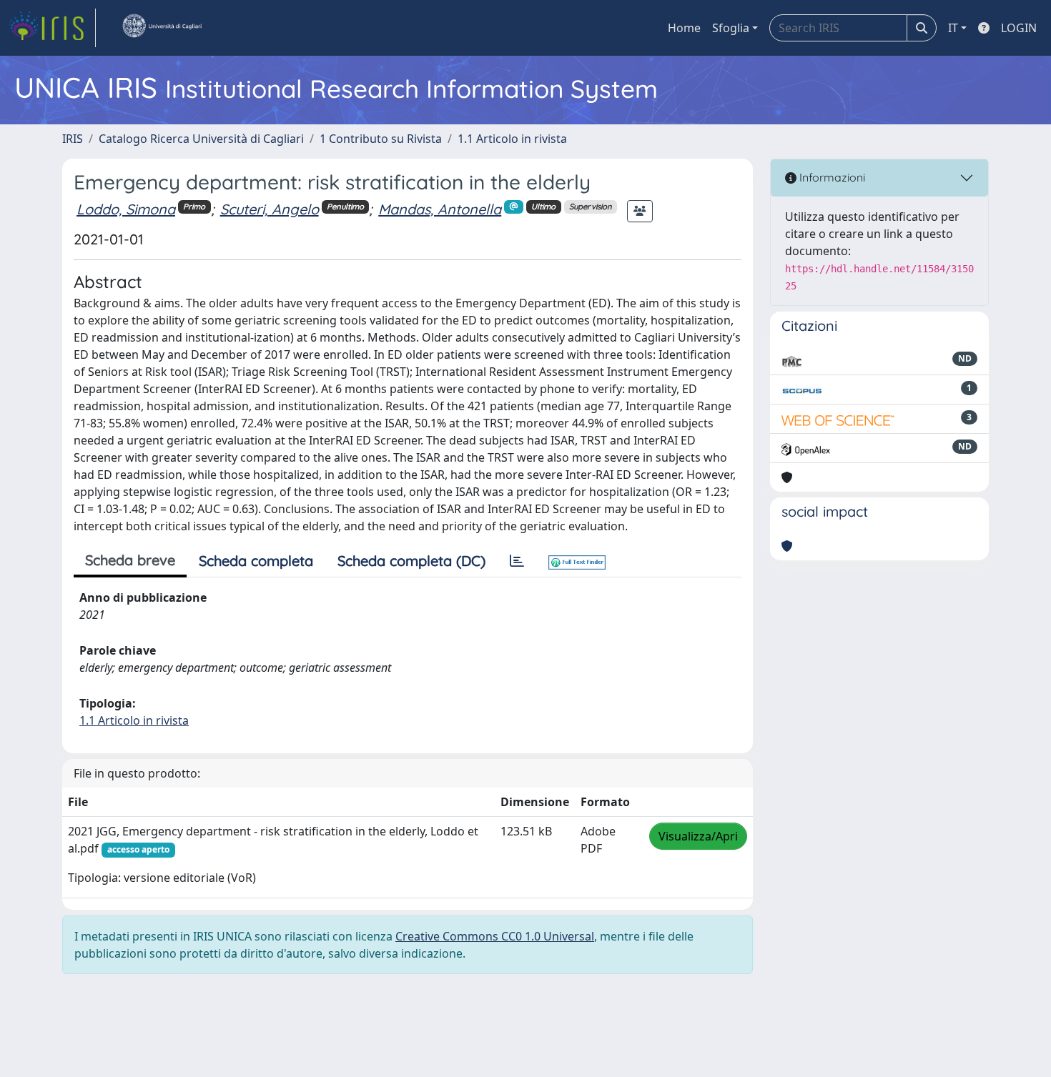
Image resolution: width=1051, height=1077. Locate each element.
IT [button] (953, 28)
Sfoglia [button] (730, 28)
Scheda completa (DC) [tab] (411, 561)
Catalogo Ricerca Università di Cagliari (201, 139)
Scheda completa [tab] (256, 561)
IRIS (72, 139)
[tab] (517, 561)
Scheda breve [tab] (130, 560)
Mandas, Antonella (439, 209)
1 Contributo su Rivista (381, 139)
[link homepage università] (161, 28)
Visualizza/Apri (698, 836)
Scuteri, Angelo (269, 209)
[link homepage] (52, 28)
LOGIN (1019, 28)
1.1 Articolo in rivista (512, 139)
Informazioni (830, 177)
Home (684, 28)
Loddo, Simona (126, 209)
